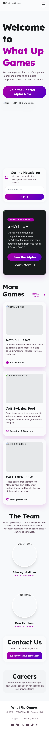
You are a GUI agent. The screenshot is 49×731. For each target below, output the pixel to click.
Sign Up (24, 197)
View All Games (39, 295)
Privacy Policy (31, 718)
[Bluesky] (17, 725)
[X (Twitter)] (22, 725)
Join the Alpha (24, 257)
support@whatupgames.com (24, 655)
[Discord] (12, 725)
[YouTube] (27, 725)
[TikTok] (32, 725)
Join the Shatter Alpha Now (26, 92)
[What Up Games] (12, 5)
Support (15, 718)
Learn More (24, 265)
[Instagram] (37, 725)
